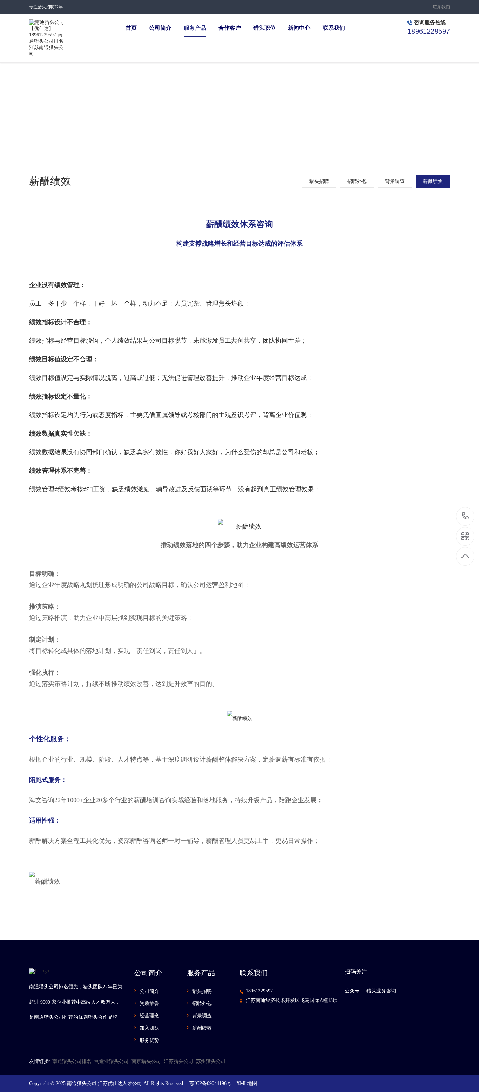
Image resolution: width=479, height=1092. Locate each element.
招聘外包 (357, 181)
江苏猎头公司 (178, 1061)
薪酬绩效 (433, 181)
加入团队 (149, 1028)
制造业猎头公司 (111, 1061)
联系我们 (441, 7)
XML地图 (246, 1083)
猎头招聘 (319, 181)
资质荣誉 (149, 1003)
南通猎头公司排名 (72, 1061)
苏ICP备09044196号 (210, 1083)
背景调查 (395, 181)
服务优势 (149, 1040)
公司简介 (149, 991)
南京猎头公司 (146, 1061)
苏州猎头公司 (210, 1061)
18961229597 (259, 991)
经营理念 (149, 1015)
